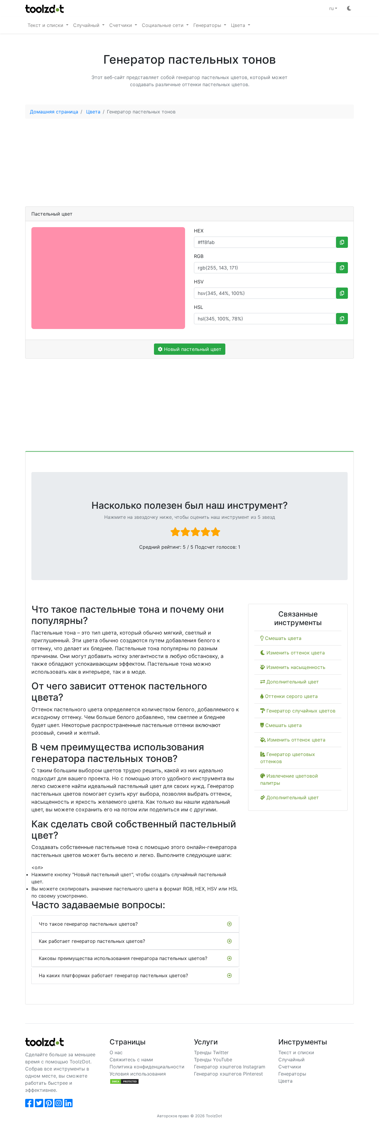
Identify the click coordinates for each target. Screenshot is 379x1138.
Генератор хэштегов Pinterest (228, 1074)
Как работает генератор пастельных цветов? (92, 941)
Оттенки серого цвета (291, 696)
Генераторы (292, 1074)
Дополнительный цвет (292, 682)
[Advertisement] (189, 164)
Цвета (93, 112)
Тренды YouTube (213, 1059)
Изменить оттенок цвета (295, 653)
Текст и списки (296, 1052)
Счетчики (289, 1067)
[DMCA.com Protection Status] (124, 1081)
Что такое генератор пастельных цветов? (88, 924)
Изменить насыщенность (295, 667)
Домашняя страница (54, 112)
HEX (198, 231)
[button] (333, 8)
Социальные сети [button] (163, 25)
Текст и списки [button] (46, 25)
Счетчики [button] (121, 25)
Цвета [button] (239, 25)
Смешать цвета (282, 638)
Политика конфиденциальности (147, 1067)
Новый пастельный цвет (192, 349)
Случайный (291, 1059)
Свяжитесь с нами (131, 1059)
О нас (116, 1052)
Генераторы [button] (208, 25)
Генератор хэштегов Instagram (229, 1067)
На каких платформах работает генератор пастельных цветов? (113, 975)
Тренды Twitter (211, 1052)
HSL (198, 307)
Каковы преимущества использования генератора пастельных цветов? (123, 958)
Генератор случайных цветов (300, 711)
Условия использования (138, 1074)
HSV (199, 282)
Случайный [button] (87, 25)
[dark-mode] (349, 8)
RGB (198, 256)
